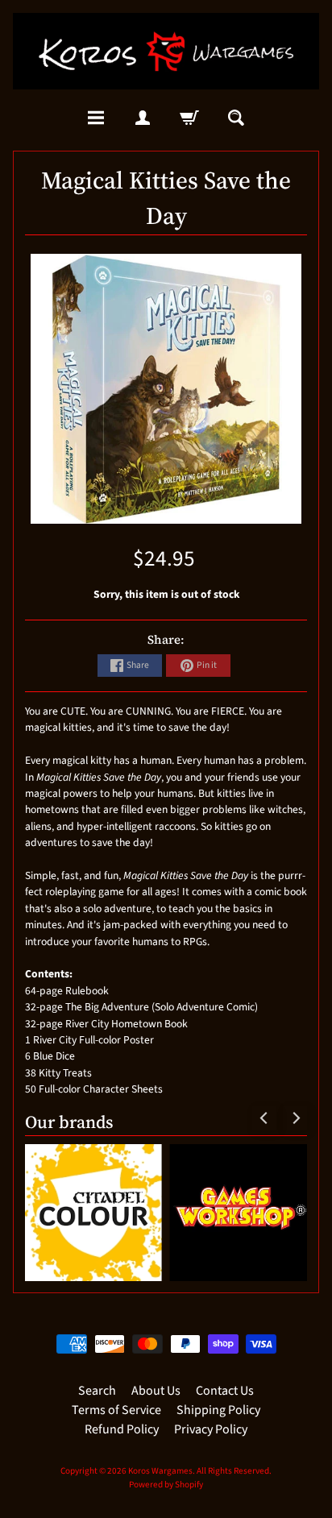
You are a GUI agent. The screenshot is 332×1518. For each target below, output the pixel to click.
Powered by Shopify (166, 1485)
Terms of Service (116, 1410)
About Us (156, 1391)
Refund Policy (122, 1429)
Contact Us (225, 1391)
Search (97, 1391)
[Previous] (264, 1118)
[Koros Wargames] (166, 51)
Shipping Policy (218, 1410)
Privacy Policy (210, 1429)
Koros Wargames (160, 1471)
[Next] (295, 1118)
